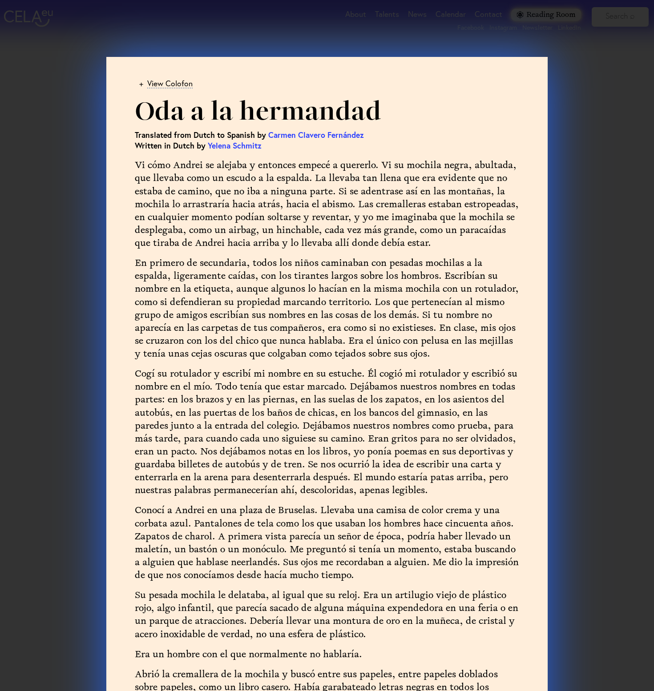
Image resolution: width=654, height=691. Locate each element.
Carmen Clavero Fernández (316, 135)
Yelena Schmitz (235, 146)
